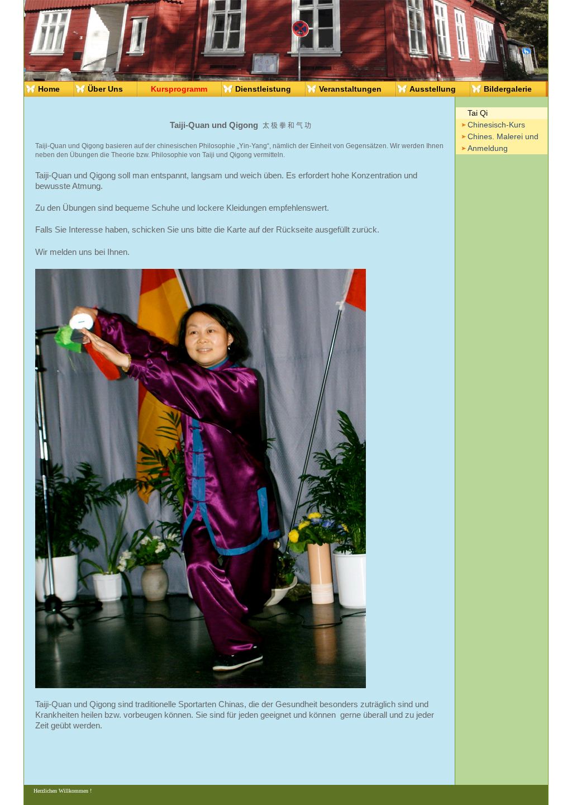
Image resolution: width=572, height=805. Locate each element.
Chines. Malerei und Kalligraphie (503, 137)
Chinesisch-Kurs (496, 124)
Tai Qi (478, 112)
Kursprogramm (179, 88)
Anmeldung (488, 148)
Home (49, 88)
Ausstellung (432, 88)
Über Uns (105, 88)
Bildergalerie (508, 88)
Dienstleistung (263, 88)
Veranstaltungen (350, 88)
